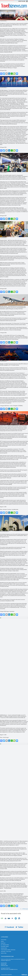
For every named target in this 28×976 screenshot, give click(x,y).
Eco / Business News (5, 944)
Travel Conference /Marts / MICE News (8, 949)
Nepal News (3, 943)
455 (23, 908)
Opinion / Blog (3, 953)
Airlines (2, 941)
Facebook (10, 927)
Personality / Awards (5, 946)
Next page (26, 908)
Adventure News (4, 948)
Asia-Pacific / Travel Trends (6, 951)
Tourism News (3, 939)
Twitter (20, 927)
